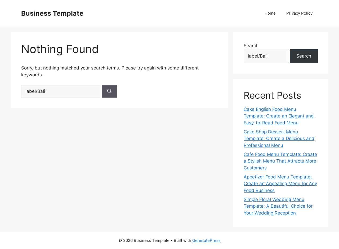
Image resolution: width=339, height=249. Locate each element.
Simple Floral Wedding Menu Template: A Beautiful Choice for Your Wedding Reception (278, 206)
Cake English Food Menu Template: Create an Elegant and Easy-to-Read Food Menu (279, 116)
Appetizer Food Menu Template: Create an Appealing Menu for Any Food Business (280, 183)
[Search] (109, 91)
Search (251, 45)
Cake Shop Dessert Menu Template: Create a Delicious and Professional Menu (279, 138)
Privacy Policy (299, 13)
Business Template (52, 13)
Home (270, 13)
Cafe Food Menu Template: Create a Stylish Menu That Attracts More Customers (280, 161)
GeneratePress (206, 240)
